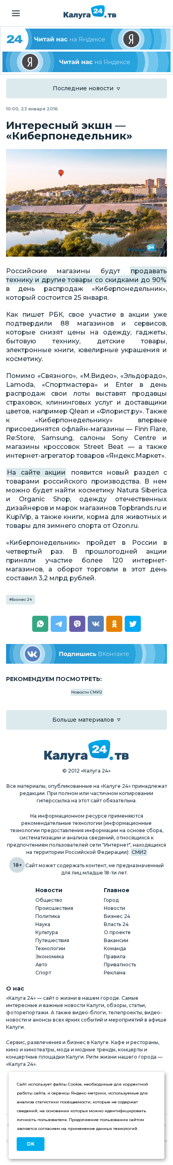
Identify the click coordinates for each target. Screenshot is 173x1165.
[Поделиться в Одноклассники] (114, 624)
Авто (41, 964)
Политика (47, 916)
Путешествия (52, 940)
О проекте (117, 932)
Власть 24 (116, 924)
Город (111, 900)
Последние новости (83, 88)
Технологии (50, 948)
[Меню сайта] (16, 13)
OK (31, 1144)
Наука (42, 924)
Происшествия (54, 908)
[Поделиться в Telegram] (59, 624)
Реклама (115, 973)
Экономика (49, 956)
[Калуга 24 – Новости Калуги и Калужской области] (90, 12)
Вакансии (116, 940)
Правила (115, 956)
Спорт (43, 973)
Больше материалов (83, 719)
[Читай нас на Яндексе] (86, 62)
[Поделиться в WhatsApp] (40, 624)
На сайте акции (36, 472)
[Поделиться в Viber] (77, 624)
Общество (48, 900)
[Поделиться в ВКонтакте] (96, 624)
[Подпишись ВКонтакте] (86, 654)
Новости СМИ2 (86, 692)
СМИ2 (139, 852)
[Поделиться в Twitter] (133, 624)
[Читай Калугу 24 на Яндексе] (86, 39)
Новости (114, 908)
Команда (115, 948)
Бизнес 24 (22, 599)
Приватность (120, 964)
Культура (46, 932)
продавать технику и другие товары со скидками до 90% (86, 275)
